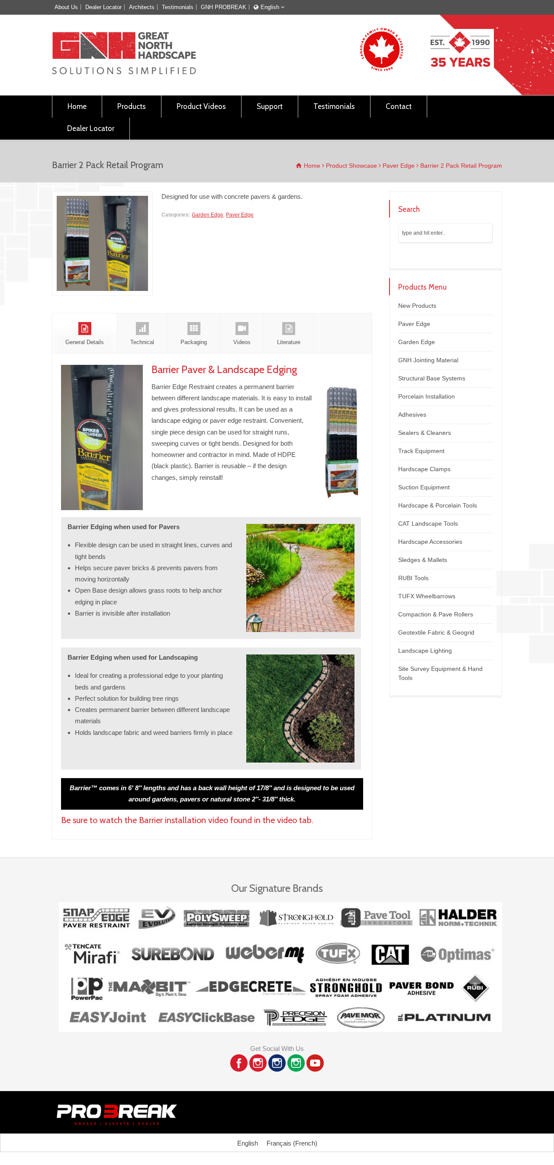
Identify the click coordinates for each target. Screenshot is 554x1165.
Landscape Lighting (425, 650)
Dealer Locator (103, 7)
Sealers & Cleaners (424, 432)
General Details (84, 342)
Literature (288, 342)
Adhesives (412, 414)
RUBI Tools (413, 578)
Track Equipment (421, 450)
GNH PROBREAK (223, 7)
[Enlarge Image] (102, 197)
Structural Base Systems (431, 378)
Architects (142, 7)
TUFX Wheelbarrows (426, 596)
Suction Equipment (424, 487)
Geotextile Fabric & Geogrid (436, 632)
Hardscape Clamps (424, 469)
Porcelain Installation (426, 396)
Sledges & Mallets (422, 559)
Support (270, 106)
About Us (66, 7)
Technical (142, 342)
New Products (417, 305)
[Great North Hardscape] (124, 72)
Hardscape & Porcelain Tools (437, 505)
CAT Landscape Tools (428, 523)
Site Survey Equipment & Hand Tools (440, 673)
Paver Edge (240, 215)
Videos (242, 342)
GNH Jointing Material (428, 360)
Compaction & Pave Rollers (435, 614)
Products (131, 106)
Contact (399, 106)
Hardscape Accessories (430, 541)
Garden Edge (207, 215)
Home (77, 106)
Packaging (193, 342)
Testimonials (177, 7)
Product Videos (201, 106)
